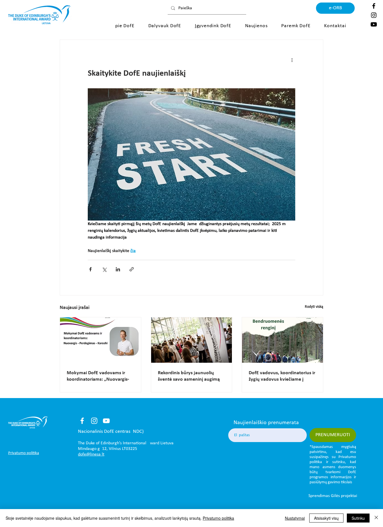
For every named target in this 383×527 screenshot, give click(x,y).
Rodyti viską (314, 307)
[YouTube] (106, 421)
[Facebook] (373, 6)
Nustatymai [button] (295, 518)
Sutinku (358, 518)
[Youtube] (373, 24)
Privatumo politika (218, 518)
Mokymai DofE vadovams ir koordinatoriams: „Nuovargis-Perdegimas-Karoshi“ (98, 376)
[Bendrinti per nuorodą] (131, 269)
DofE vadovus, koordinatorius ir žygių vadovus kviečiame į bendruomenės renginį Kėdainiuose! (282, 376)
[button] (126, 26)
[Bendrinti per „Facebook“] (90, 269)
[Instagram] (373, 15)
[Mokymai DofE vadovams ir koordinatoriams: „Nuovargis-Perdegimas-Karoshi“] (100, 340)
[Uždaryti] (376, 518)
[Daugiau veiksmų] (292, 60)
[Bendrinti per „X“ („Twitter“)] (104, 269)
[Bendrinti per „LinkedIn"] (118, 269)
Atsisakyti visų (326, 518)
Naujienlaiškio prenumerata (266, 423)
